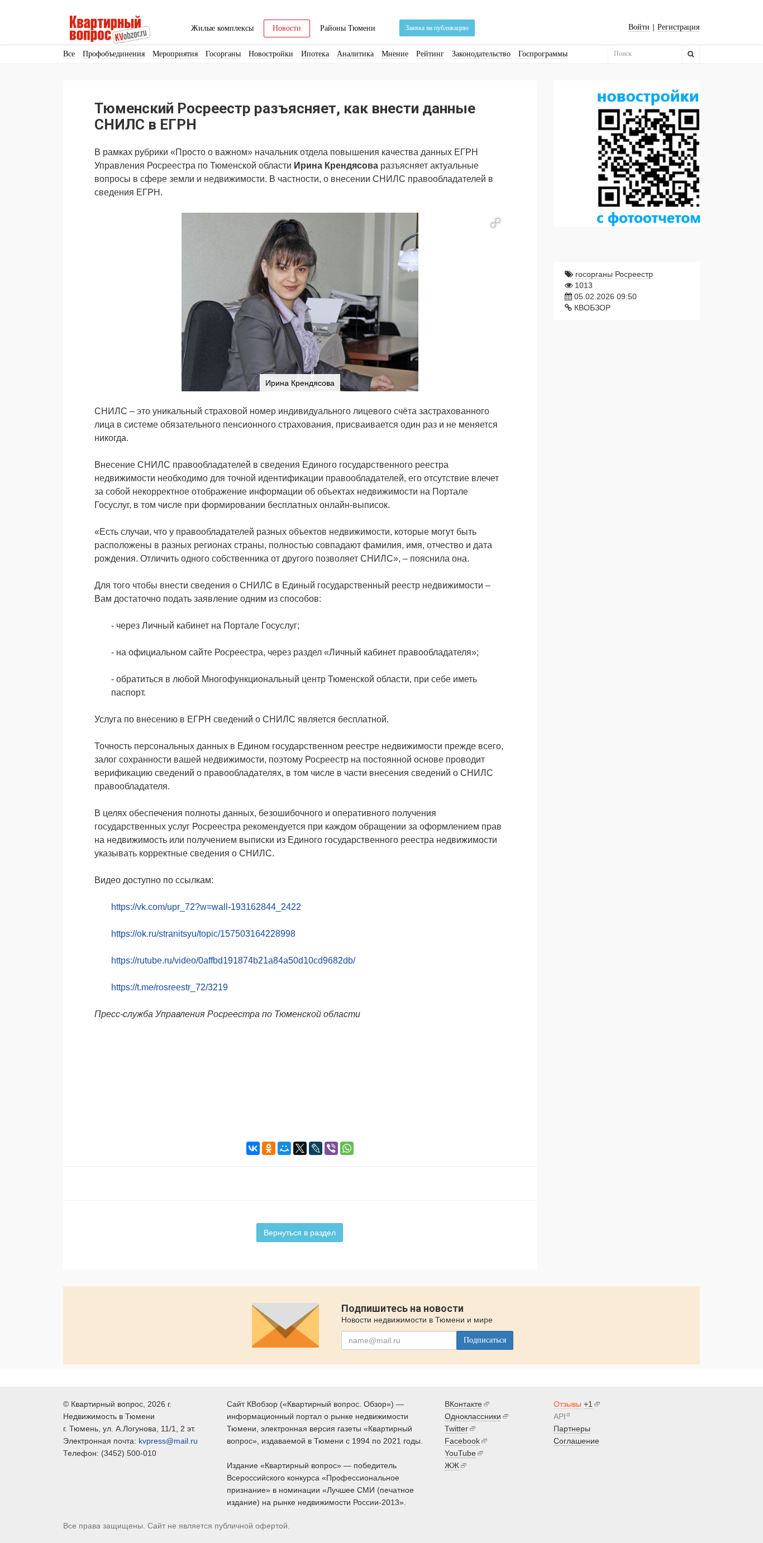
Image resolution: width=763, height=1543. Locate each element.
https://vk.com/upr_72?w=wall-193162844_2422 (206, 907)
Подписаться (485, 1340)
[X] (300, 1148)
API (560, 1416)
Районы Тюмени (347, 28)
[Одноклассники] (268, 1148)
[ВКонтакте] (253, 1148)
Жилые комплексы (222, 28)
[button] (495, 223)
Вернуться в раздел (300, 1232)
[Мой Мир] (284, 1148)
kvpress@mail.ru (168, 1440)
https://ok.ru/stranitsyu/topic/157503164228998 (203, 933)
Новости (287, 28)
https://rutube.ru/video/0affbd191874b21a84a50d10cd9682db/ (233, 960)
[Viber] (331, 1148)
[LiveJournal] (315, 1148)
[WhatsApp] (347, 1148)
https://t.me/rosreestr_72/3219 (169, 987)
